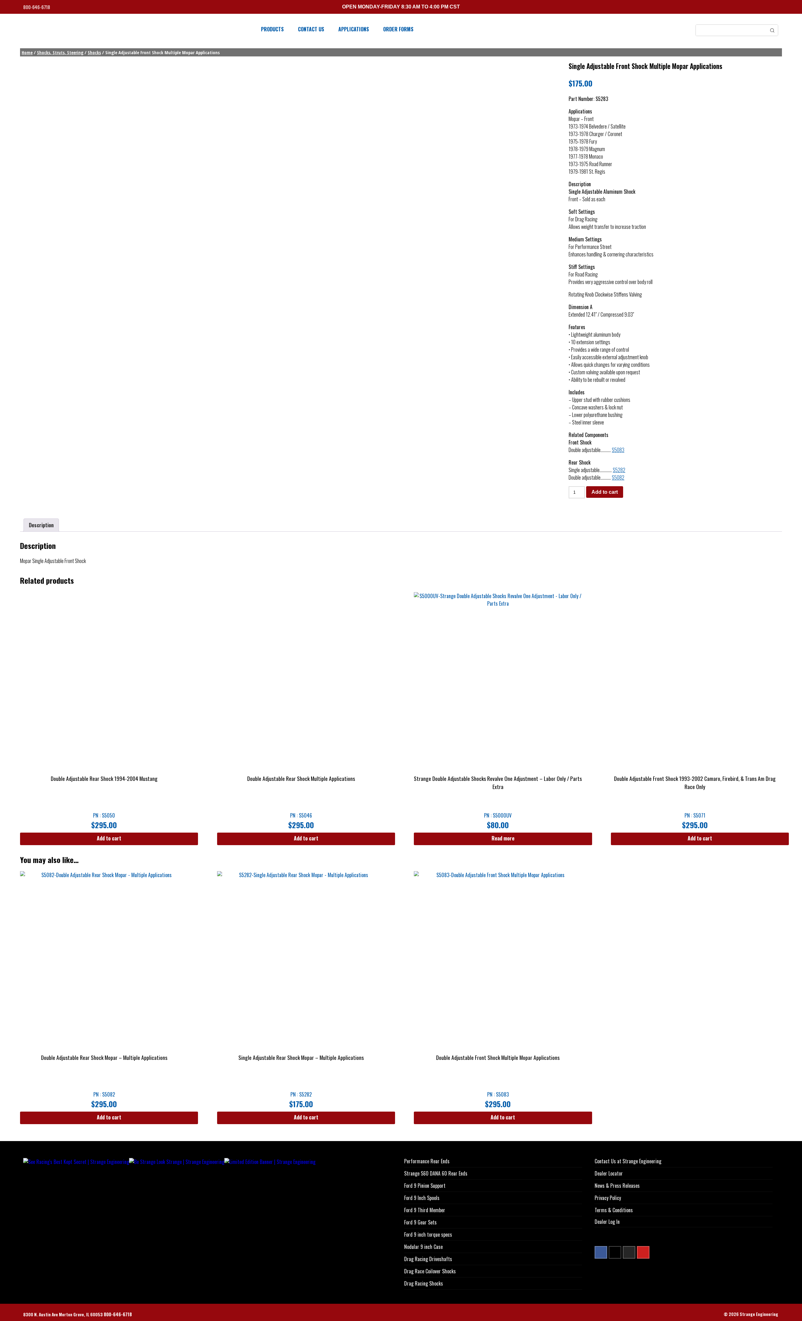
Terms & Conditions (614, 1210)
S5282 (619, 470)
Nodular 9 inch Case (423, 1246)
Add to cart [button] (109, 838)
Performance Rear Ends (427, 1161)
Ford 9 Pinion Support (424, 1185)
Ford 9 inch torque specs (428, 1234)
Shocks (94, 52)
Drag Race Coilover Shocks (430, 1271)
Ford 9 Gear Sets (420, 1222)
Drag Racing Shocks (423, 1283)
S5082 (618, 477)
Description (41, 525)
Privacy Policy (608, 1198)
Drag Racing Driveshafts (428, 1259)
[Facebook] (601, 1252)
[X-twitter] (615, 1252)
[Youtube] (643, 1252)
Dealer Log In (607, 1221)
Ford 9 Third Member (424, 1210)
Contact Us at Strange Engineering (628, 1161)
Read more (503, 838)
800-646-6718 (37, 7)
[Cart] (776, 7)
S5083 (618, 450)
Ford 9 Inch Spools (422, 1198)
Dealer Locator (609, 1173)
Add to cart (604, 492)
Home (27, 52)
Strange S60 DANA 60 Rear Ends (435, 1173)
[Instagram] (629, 1252)
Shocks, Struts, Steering (60, 52)
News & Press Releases (617, 1185)
